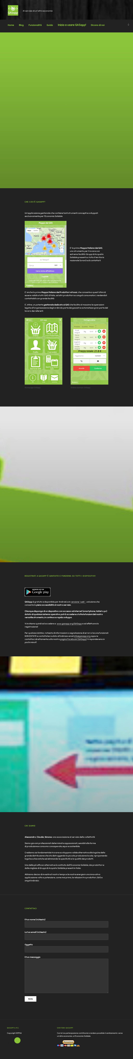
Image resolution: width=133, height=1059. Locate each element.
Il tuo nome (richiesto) (35, 919)
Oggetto (29, 944)
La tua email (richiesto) (35, 932)
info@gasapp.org (82, 636)
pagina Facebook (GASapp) (73, 639)
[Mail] (17, 1040)
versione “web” (78, 602)
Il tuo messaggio (32, 957)
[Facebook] (10, 1040)
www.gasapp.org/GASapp (69, 623)
